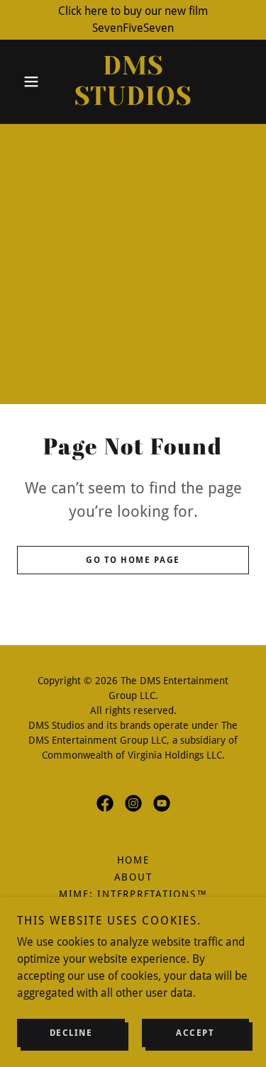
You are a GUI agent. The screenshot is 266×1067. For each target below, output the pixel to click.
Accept (195, 1033)
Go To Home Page (133, 560)
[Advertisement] (133, 264)
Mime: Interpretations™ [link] (133, 894)
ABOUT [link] (133, 877)
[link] (133, 81)
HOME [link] (133, 860)
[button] (34, 81)
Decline (71, 1033)
